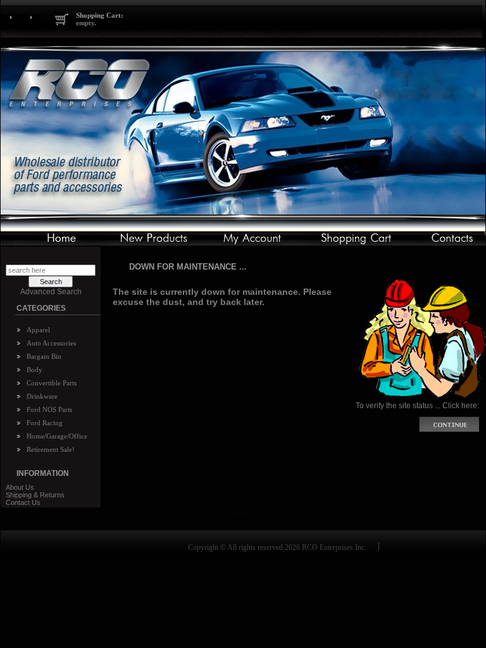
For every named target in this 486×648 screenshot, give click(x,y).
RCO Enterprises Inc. (334, 547)
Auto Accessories (51, 343)
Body (34, 369)
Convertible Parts (52, 383)
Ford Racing (45, 423)
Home (243, 519)
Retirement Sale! (51, 449)
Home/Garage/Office (57, 436)
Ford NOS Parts (49, 409)
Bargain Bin (44, 356)
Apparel (38, 329)
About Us (20, 487)
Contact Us (23, 502)
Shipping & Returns (35, 495)
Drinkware (42, 396)
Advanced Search (51, 291)
